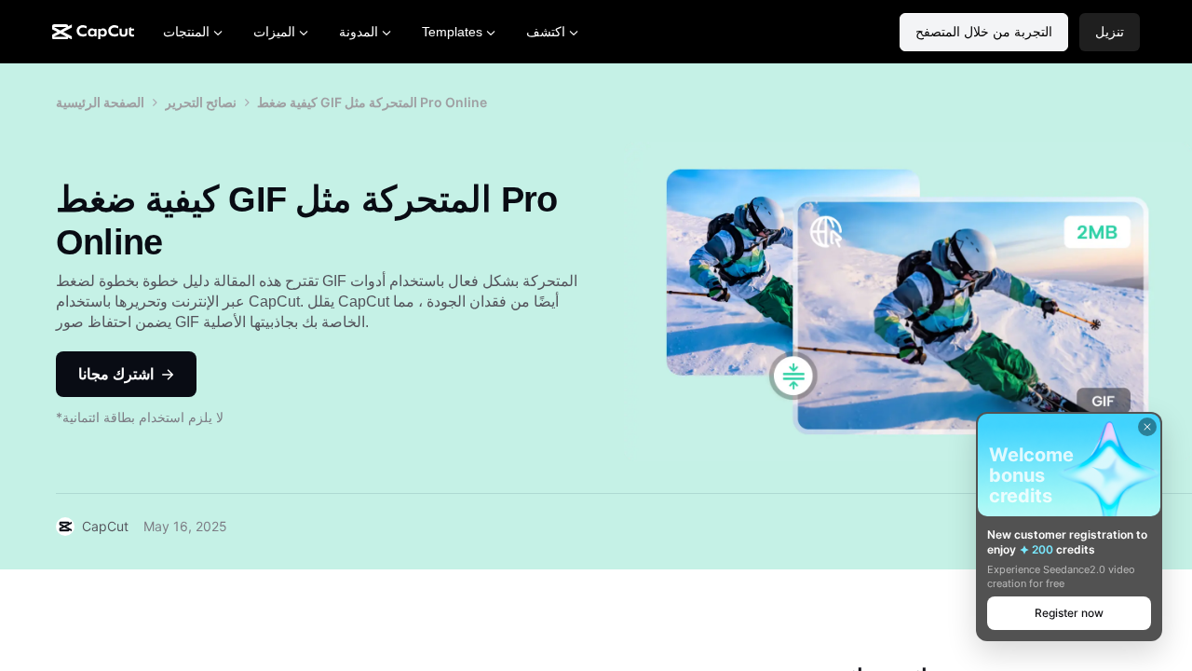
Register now (1069, 613)
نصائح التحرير (201, 102)
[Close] (1147, 427)
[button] (1109, 32)
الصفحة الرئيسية (100, 102)
